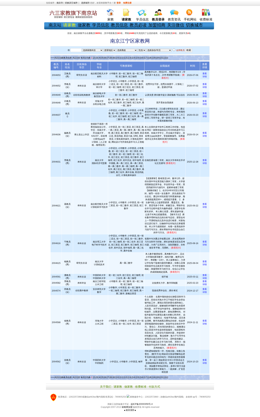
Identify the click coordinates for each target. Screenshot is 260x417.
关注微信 (175, 25)
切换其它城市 (71, 3)
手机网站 (190, 19)
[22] (166, 58)
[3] (97, 58)
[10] (117, 58)
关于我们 (105, 386)
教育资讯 (174, 19)
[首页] (111, 12)
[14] (133, 58)
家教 (110, 19)
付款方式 (154, 386)
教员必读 (138, 25)
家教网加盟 (127, 407)
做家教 (84, 25)
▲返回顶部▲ (130, 410)
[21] (162, 58)
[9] (114, 58)
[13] (129, 58)
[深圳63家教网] (72, 18)
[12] (125, 58)
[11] (121, 58)
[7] (108, 58)
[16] (141, 58)
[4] (100, 58)
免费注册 (127, 3)
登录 (119, 3)
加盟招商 (156, 25)
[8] (111, 58)
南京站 (55, 25)
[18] (150, 58)
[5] (102, 58)
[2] (94, 58)
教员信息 (119, 25)
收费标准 (206, 19)
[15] (137, 58)
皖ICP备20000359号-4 (142, 404)
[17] (146, 58)
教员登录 (158, 19)
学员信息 (142, 19)
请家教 (118, 386)
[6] (105, 58)
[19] (154, 58)
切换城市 (194, 25)
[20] (158, 58)
